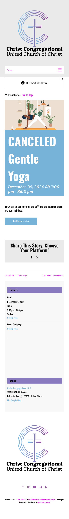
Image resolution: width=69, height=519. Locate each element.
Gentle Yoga (12, 317)
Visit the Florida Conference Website (41, 499)
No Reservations (44, 502)
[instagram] (28, 487)
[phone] (46, 487)
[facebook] (23, 487)
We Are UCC (22, 499)
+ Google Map (15, 400)
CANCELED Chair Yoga (16, 275)
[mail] (40, 487)
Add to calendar (21, 221)
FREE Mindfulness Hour (52, 275)
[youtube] (34, 487)
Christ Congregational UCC (19, 388)
